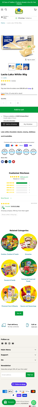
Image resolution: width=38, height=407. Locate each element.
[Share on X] (6, 161)
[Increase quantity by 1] (17, 103)
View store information (9, 120)
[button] (11, 66)
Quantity (3, 98)
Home (3, 23)
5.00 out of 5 (24, 177)
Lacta (5, 78)
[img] (5, 204)
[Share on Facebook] (2, 161)
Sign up (30, 375)
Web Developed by (19, 403)
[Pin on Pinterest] (13, 161)
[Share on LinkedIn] (9, 161)
